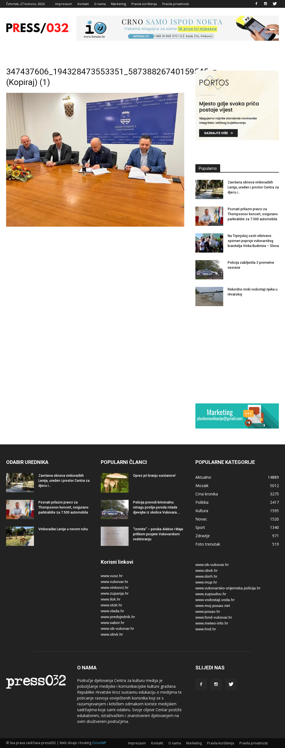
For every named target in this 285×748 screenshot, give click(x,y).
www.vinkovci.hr (115, 587)
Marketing (118, 4)
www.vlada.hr (112, 611)
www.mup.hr (206, 582)
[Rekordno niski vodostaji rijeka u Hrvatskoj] (209, 296)
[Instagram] (265, 4)
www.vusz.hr (112, 575)
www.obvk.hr (112, 634)
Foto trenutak (207, 544)
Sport (200, 527)
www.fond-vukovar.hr (213, 617)
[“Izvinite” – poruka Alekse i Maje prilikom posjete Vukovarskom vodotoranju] (115, 536)
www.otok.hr (111, 605)
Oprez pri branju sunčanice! (154, 476)
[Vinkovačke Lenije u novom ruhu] (20, 536)
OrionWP (99, 742)
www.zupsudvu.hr (210, 594)
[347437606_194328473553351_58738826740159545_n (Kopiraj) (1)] (95, 225)
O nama (100, 4)
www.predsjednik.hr (118, 616)
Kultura (201, 510)
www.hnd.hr (205, 629)
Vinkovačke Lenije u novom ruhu (63, 529)
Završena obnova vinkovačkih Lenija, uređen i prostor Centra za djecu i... (253, 187)
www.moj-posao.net (212, 605)
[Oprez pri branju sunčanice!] (115, 483)
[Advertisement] (237, 354)
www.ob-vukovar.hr (117, 628)
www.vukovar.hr (114, 581)
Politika (201, 502)
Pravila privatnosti (175, 4)
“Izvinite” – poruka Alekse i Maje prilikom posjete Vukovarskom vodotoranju (158, 534)
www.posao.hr (207, 611)
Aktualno (203, 477)
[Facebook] (256, 4)
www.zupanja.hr (115, 593)
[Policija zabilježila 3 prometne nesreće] (209, 269)
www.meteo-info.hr (211, 623)
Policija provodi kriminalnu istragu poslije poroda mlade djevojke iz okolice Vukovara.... (156, 507)
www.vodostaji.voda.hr (215, 599)
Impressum (63, 4)
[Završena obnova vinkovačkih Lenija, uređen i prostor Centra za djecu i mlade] (209, 189)
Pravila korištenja (144, 4)
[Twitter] (275, 4)
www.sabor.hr (112, 622)
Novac (201, 519)
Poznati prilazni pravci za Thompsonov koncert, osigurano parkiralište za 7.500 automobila (253, 214)
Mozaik (201, 485)
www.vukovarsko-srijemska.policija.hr (228, 588)
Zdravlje (202, 535)
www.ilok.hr (111, 599)
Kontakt (83, 4)
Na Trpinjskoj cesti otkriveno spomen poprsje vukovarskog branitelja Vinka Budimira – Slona (253, 241)
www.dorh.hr (206, 576)
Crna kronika (206, 494)
